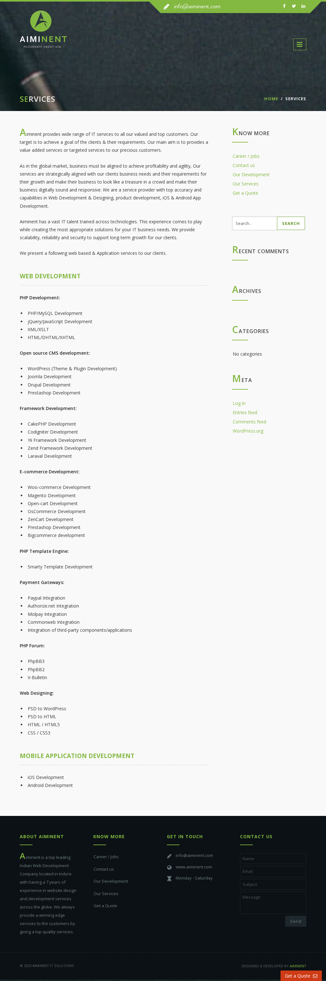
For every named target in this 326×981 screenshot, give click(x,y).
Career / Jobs (246, 156)
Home (271, 98)
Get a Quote (245, 193)
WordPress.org (248, 431)
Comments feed (249, 422)
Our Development (251, 174)
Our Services (246, 184)
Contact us (244, 165)
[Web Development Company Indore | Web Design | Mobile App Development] (65, 34)
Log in (239, 403)
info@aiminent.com (197, 6)
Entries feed (245, 412)
